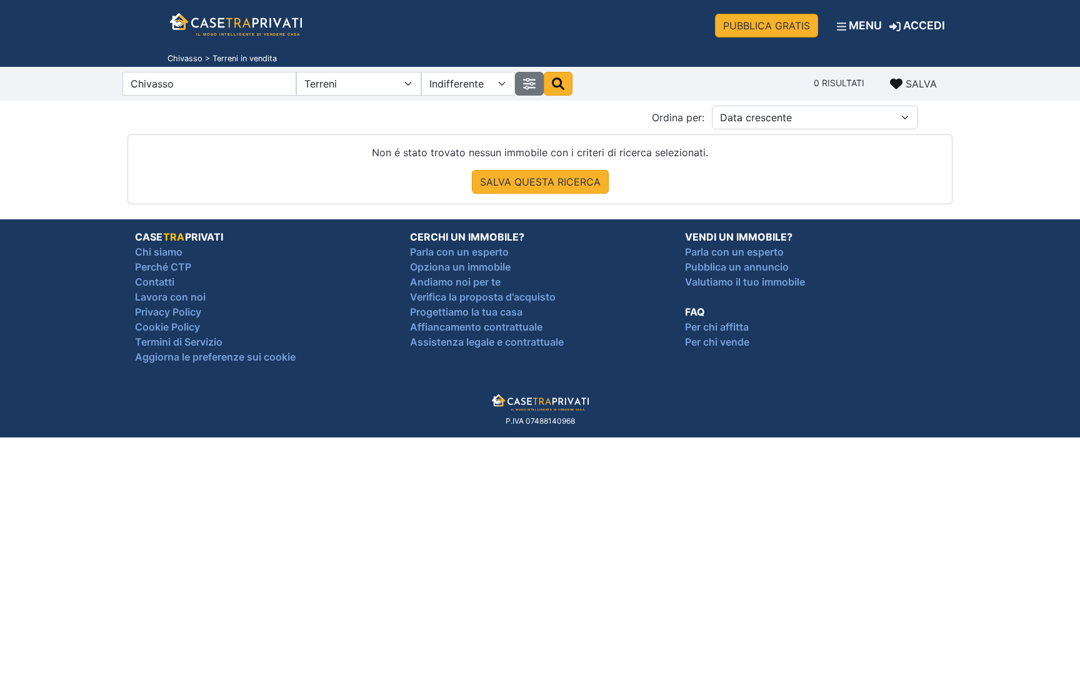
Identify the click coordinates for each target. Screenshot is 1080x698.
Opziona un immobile (460, 267)
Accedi (923, 25)
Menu (864, 25)
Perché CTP (163, 267)
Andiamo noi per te (455, 282)
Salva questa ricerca (540, 182)
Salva (919, 83)
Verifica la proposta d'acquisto (483, 297)
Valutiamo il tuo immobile (745, 282)
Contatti (154, 282)
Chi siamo (158, 252)
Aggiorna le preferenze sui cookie (215, 357)
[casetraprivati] (236, 25)
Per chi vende (717, 342)
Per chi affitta (717, 327)
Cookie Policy (167, 327)
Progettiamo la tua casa (466, 312)
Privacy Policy (168, 312)
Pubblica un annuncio (737, 267)
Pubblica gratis (766, 25)
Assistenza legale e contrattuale (487, 342)
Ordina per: (678, 117)
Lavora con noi (170, 297)
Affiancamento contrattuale (476, 327)
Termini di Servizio (178, 342)
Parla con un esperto (459, 252)
